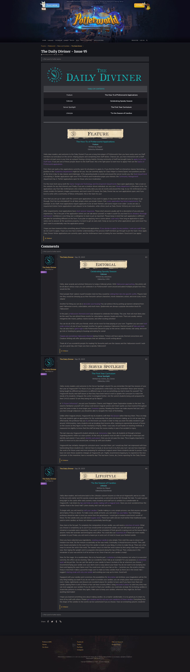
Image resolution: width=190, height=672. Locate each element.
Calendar (58, 40)
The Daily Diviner (47, 54)
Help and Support (117, 642)
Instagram (80, 650)
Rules (72, 40)
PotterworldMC (47, 642)
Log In (142, 40)
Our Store (45, 647)
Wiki (77, 40)
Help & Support (86, 40)
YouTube (79, 647)
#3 (146, 359)
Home (44, 40)
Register (135, 40)
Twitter (79, 644)
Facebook (80, 642)
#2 (146, 257)
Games (66, 40)
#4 (146, 469)
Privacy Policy (116, 644)
